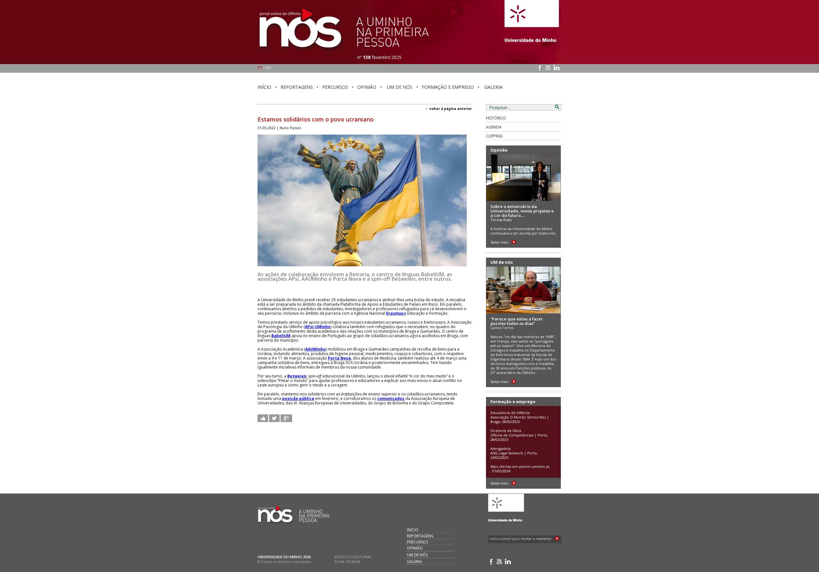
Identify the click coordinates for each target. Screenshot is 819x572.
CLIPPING (494, 136)
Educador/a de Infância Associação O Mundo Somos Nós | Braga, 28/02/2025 (519, 417)
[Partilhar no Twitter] (274, 418)
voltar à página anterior (450, 108)
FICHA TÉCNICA (347, 561)
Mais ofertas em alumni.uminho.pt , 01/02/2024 (520, 468)
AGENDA (494, 127)
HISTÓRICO (496, 118)
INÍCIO (264, 87)
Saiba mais (499, 242)
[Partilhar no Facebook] (263, 418)
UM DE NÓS (399, 87)
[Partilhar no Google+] (286, 418)
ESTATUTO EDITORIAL (353, 556)
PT (260, 67)
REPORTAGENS (297, 87)
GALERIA (493, 87)
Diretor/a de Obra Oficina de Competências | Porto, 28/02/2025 (519, 435)
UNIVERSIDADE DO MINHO (280, 556)
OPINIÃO (366, 87)
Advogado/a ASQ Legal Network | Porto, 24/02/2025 (514, 453)
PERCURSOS (335, 87)
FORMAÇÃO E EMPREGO (448, 87)
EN (268, 67)
